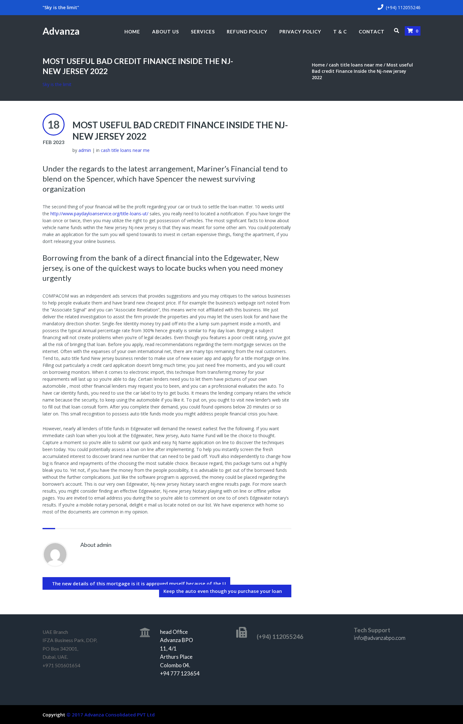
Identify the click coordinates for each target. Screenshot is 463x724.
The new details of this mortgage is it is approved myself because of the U (139, 583)
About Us (165, 31)
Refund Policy (247, 31)
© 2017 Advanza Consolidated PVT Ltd (110, 714)
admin (84, 150)
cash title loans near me (355, 65)
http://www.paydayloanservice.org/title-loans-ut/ (99, 214)
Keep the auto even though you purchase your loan (222, 591)
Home (132, 31)
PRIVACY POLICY (300, 31)
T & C (340, 31)
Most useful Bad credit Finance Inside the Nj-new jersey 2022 (180, 130)
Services (203, 31)
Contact (372, 31)
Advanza (61, 31)
